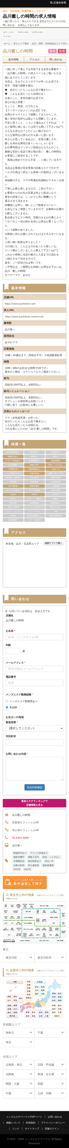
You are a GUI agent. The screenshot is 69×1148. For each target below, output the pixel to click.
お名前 (10, 630)
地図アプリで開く (53, 543)
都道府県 (12, 722)
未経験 (13, 707)
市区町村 (11, 736)
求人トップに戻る (9, 32)
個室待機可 (18, 857)
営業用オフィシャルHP (25, 822)
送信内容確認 (34, 787)
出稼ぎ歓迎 (18, 865)
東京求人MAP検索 (23, 32)
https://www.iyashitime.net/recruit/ (24, 316)
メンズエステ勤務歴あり (23, 701)
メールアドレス (15, 662)
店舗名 (9, 615)
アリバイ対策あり (39, 853)
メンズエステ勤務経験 (19, 694)
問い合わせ (55, 59)
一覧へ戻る (7, 36)
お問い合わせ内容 (17, 753)
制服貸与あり (20, 853)
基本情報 (13, 59)
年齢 (8, 645)
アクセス (34, 59)
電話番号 (11, 676)
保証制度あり (34, 861)
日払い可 (49, 861)
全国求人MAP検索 (38, 32)
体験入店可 (33, 857)
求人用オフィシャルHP (25, 830)
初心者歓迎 (33, 865)
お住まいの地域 (15, 717)
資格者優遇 (48, 865)
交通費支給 (18, 861)
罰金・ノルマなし (51, 857)
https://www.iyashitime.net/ (20, 303)
